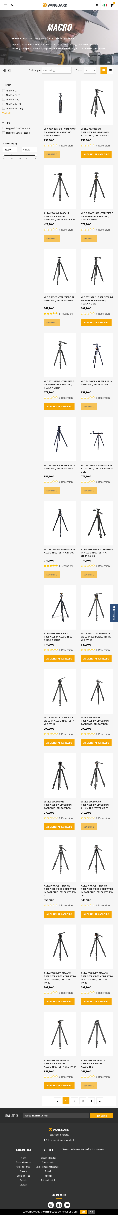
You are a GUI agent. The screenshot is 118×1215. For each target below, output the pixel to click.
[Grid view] (103, 70)
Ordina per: (35, 70)
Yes (83, 1212)
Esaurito (51, 154)
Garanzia (23, 1171)
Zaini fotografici (48, 1162)
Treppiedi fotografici (48, 1157)
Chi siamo (23, 1157)
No (91, 1212)
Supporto (23, 1180)
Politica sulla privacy (23, 1166)
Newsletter (11, 1116)
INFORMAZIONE (23, 1150)
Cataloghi (23, 1184)
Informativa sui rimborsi (95, 1149)
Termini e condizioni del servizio (75, 1149)
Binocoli (48, 1171)
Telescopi (48, 1175)
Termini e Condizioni (23, 1162)
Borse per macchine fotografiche (48, 1166)
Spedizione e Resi (23, 1175)
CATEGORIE (48, 1150)
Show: (79, 70)
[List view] (110, 70)
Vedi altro (7, 113)
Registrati (102, 1115)
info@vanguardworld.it (64, 1140)
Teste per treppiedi (48, 1180)
